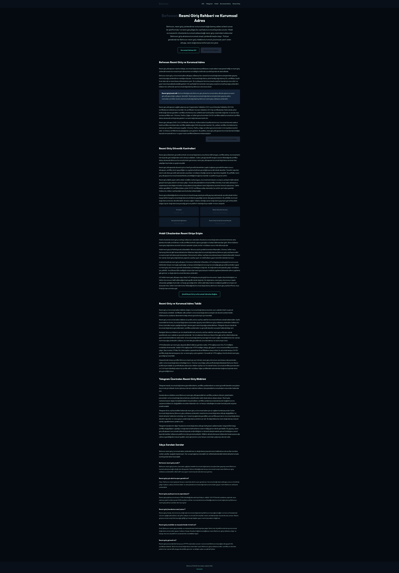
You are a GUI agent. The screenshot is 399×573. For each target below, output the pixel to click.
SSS (203, 4)
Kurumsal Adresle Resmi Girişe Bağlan (223, 139)
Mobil (216, 4)
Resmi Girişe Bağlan (211, 50)
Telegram (209, 4)
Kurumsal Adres (225, 4)
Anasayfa (199, 569)
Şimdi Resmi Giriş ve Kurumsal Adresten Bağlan (199, 294)
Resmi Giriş (236, 4)
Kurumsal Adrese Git (188, 50)
